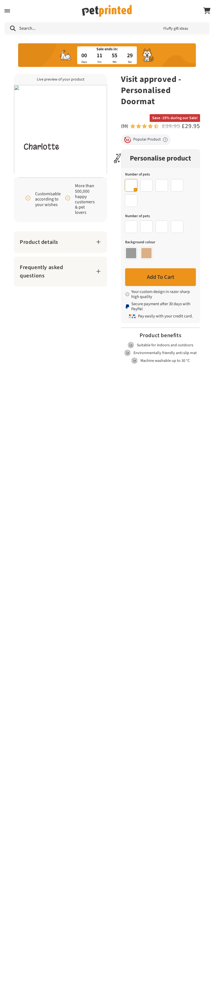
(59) (124, 126)
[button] (7, 11)
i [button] (165, 139)
